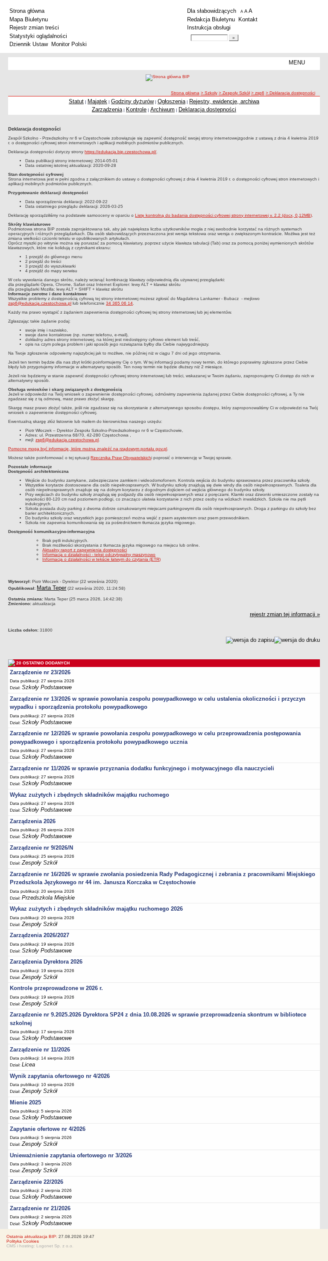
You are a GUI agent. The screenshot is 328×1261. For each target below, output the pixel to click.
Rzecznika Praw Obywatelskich (121, 457)
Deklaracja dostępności (207, 109)
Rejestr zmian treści (34, 27)
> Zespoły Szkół (234, 92)
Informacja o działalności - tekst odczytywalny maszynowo (98, 554)
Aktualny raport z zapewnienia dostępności (84, 550)
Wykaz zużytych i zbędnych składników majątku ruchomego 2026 (96, 909)
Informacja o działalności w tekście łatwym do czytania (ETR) (101, 559)
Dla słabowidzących (211, 11)
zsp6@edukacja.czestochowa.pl (39, 303)
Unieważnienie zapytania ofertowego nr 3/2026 (71, 1155)
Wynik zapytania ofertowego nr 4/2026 (60, 1076)
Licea (28, 1064)
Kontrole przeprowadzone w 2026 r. (56, 988)
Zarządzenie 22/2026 (36, 1182)
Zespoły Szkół (39, 862)
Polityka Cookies (22, 1241)
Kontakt (248, 19)
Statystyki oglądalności (38, 36)
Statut (76, 101)
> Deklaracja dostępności (290, 92)
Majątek (97, 101)
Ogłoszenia (171, 101)
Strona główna (26, 11)
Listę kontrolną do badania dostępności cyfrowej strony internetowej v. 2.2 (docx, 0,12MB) (223, 215)
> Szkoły (209, 92)
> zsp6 (257, 92)
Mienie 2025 (25, 1102)
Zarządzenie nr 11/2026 (40, 1049)
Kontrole (136, 109)
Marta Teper (51, 588)
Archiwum (162, 109)
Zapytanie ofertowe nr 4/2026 (47, 1129)
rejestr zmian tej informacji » (285, 614)
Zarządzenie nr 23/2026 (40, 672)
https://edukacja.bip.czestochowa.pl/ (120, 151)
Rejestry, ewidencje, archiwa (224, 101)
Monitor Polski (69, 44)
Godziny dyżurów (132, 101)
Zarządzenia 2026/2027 (39, 935)
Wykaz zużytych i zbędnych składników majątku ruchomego (89, 795)
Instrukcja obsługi (209, 27)
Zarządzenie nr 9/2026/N (41, 848)
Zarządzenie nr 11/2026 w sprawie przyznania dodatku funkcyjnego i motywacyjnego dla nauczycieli (142, 768)
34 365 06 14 (119, 303)
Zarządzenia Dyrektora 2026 (46, 961)
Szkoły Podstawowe (47, 687)
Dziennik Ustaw (28, 44)
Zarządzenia (107, 109)
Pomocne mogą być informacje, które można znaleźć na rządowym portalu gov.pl (87, 448)
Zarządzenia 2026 (33, 821)
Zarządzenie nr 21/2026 (40, 1208)
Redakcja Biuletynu (211, 19)
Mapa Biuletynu (28, 19)
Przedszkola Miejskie (48, 897)
